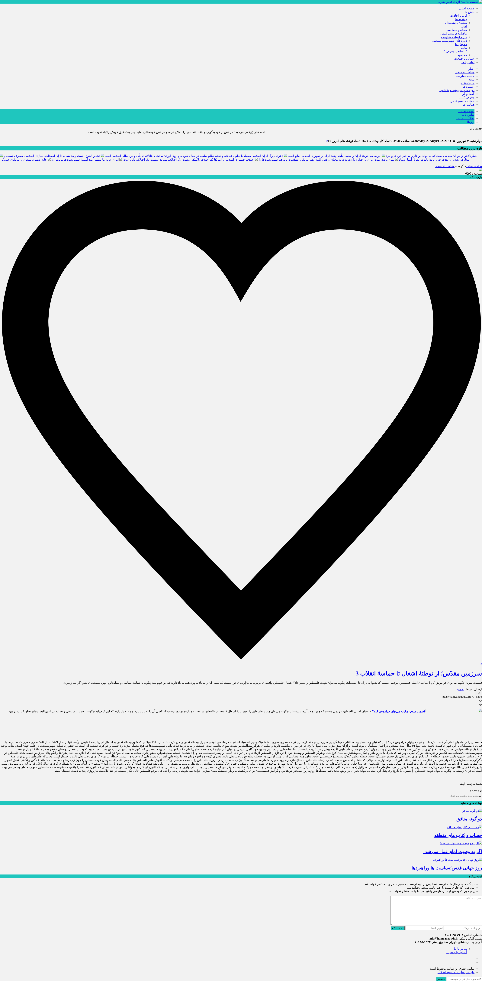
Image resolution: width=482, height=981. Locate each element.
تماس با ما (467, 62)
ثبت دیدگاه (397, 928)
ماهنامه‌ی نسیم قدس (453, 33)
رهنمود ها (461, 19)
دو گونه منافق (469, 818)
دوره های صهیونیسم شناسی (449, 40)
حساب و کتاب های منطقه (458, 835)
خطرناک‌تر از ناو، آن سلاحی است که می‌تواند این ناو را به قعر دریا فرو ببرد (431, 155)
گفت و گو (468, 93)
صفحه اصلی (466, 8)
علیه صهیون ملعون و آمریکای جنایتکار (23, 159)
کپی (478, 693)
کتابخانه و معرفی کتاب (453, 51)
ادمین (460, 689)
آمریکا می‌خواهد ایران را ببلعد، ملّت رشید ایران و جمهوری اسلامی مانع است (334, 155)
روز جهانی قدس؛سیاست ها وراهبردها (444, 867)
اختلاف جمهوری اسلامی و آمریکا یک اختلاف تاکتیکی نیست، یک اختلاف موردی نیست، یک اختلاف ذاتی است (188, 159)
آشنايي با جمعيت (456, 952)
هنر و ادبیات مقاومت (454, 37)
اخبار (464, 26)
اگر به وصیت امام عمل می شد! (452, 851)
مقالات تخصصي (464, 72)
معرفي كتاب (466, 97)
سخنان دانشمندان (456, 22)
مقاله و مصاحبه (457, 29)
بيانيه (464, 47)
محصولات (461, 55)
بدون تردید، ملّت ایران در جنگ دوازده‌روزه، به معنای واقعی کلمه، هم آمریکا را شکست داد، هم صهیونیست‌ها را (326, 159)
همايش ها (461, 44)
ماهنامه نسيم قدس (462, 101)
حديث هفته (467, 83)
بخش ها (469, 12)
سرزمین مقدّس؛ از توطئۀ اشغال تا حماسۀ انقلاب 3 (419, 673)
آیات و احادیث (458, 15)
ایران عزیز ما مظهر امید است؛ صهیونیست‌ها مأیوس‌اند (85, 159)
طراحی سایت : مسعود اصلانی (455, 972)
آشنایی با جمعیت (464, 58)
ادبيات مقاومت (465, 75)
